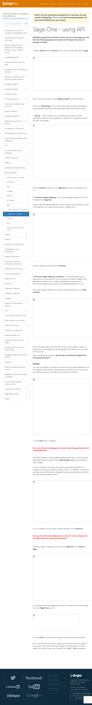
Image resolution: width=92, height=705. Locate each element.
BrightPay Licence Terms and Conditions (16, 375)
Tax (6, 311)
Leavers (8, 239)
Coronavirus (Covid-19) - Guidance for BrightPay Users (16, 32)
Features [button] (44, 4)
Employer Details (11, 84)
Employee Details (11, 89)
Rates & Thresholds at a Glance (14, 304)
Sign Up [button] (53, 4)
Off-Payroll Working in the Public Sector (15, 348)
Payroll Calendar (11, 111)
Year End (8, 362)
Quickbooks (10, 200)
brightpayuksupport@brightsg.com (16, 19)
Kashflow (9, 196)
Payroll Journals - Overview (15, 177)
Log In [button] (85, 4)
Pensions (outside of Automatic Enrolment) (13, 262)
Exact (8, 186)
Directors (8, 284)
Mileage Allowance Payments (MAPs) (16, 356)
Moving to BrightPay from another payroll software (14, 78)
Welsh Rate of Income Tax (15, 320)
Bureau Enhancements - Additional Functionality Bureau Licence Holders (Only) (14, 48)
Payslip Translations (12, 116)
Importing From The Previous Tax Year (16, 71)
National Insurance (12, 325)
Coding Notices (11, 94)
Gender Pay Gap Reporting (15, 168)
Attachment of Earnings (14, 269)
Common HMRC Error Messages (13, 152)
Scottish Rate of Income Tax (15, 316)
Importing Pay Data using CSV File (14, 105)
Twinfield (10, 218)
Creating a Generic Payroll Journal (15, 229)
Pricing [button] (61, 4)
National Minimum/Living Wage (14, 341)
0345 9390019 (80, 698)
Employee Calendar (12, 289)
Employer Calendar (12, 293)
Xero (8, 223)
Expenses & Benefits (12, 274)
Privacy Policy (53, 688)
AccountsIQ (10, 182)
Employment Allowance (14, 330)
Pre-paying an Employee (14, 128)
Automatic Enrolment (13, 389)
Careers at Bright (54, 684)
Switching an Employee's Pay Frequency (16, 139)
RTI (6, 146)
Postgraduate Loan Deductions (12, 250)
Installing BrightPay (12, 57)
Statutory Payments (12, 257)
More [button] (78, 4)
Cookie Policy (53, 680)
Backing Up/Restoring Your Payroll (15, 368)
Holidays (8, 298)
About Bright (53, 676)
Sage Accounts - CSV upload (17, 209)
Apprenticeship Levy (12, 335)
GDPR (7, 399)
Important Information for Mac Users (15, 39)
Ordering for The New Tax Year (15, 63)
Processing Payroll (12, 99)
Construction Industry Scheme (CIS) (13, 383)
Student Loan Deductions (14, 244)
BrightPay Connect (12, 394)
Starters (8, 234)
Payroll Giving (10, 279)
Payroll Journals (11, 173)
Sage (8, 205)
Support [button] (70, 4)
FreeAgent (10, 191)
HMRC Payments (11, 158)
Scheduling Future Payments (15, 133)
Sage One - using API (15, 214)
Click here (57, 17)
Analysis (8, 163)
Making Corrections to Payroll (13, 122)
